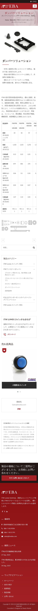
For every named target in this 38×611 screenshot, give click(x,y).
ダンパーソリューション (19, 22)
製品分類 (13, 20)
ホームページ (9, 580)
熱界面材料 (8, 291)
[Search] (33, 247)
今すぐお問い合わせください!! (19, 478)
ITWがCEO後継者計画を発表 (11, 551)
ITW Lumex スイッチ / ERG (13, 264)
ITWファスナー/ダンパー (24, 20)
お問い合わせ (9, 596)
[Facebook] (2, 512)
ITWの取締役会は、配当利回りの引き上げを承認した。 (18, 561)
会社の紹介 (8, 584)
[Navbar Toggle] (35, 6)
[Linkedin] (7, 512)
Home (7, 20)
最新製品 (7, 588)
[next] (34, 240)
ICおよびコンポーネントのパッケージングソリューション (17, 298)
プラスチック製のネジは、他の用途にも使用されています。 (18, 274)
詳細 (19, 409)
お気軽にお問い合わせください (14, 448)
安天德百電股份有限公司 (21, 604)
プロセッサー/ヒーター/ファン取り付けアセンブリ (19, 279)
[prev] (3, 240)
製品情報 (7, 592)
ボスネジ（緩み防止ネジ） (13, 284)
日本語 (34, 1)
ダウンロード (11, 334)
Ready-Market (27, 608)
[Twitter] (4, 512)
